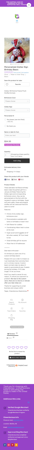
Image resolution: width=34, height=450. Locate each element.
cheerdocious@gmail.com (15, 427)
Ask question (25, 72)
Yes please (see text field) (16, 120)
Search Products (11, 303)
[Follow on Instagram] (8, 444)
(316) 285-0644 (18, 420)
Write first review (18, 357)
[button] (17, 84)
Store (6, 74)
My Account (22, 302)
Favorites (22, 311)
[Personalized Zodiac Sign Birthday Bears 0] (17, 50)
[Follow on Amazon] (16, 444)
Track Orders (11, 311)
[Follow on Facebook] (4, 444)
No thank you (11, 126)
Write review (17, 72)
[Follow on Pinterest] (12, 444)
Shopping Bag (11, 318)
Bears (6, 76)
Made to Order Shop (17, 74)
